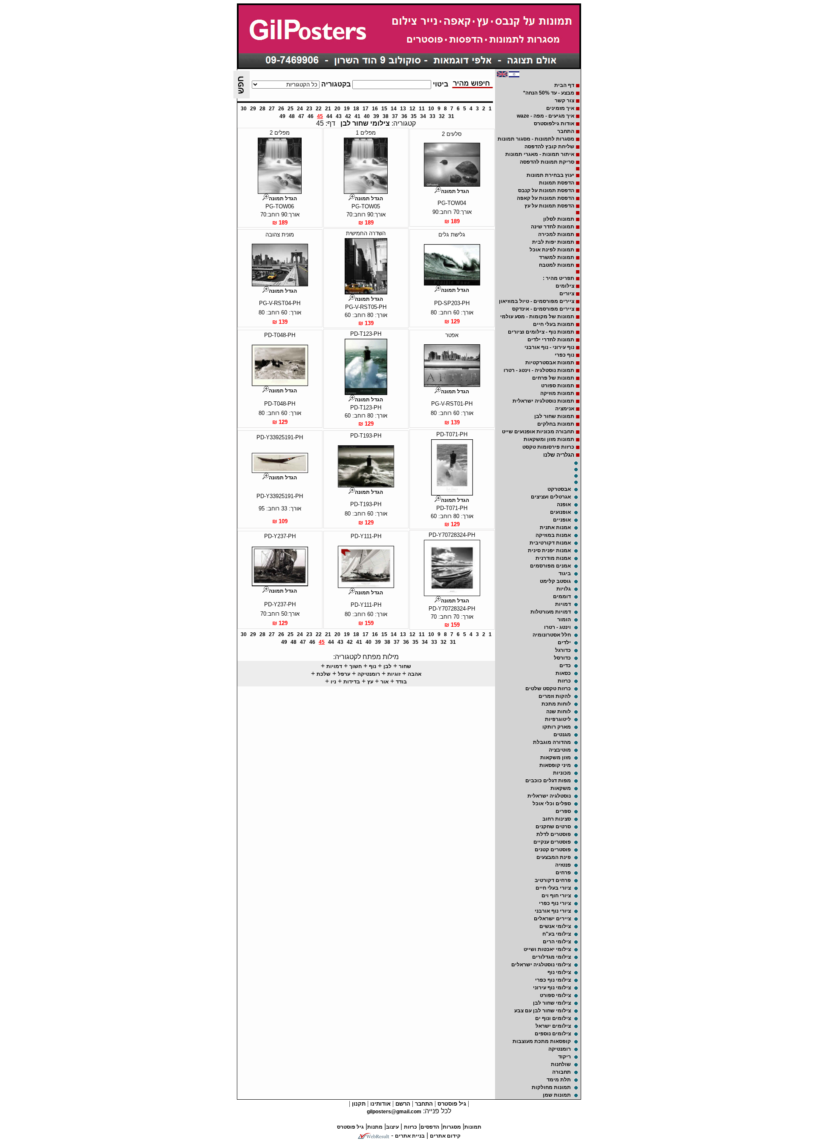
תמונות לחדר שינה (552, 227)
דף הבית (564, 85)
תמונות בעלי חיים (553, 324)
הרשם (402, 1104)
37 (395, 116)
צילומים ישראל (553, 1026)
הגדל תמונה (455, 191)
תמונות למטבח (556, 265)
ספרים (563, 811)
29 (253, 109)
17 (366, 109)
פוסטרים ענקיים (552, 842)
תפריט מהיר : (558, 278)
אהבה (414, 674)
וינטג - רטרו (557, 627)
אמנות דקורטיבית (550, 543)
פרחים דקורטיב (553, 880)
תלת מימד (559, 1080)
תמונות (472, 1127)
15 (384, 109)
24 (300, 109)
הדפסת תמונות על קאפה (545, 198)
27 (272, 109)
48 (292, 116)
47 (301, 116)
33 (432, 116)
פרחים (563, 873)
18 (356, 109)
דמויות (563, 604)
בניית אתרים (410, 1136)
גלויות (563, 589)
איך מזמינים (560, 108)
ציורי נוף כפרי (555, 903)
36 (404, 116)
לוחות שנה (558, 712)
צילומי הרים (557, 942)
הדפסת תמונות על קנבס (546, 190)
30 (244, 109)
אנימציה (564, 409)
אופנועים (560, 512)
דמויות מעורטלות (550, 612)
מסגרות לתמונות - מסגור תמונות (536, 139)
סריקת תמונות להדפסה (547, 162)
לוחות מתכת (556, 704)
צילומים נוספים (553, 1034)
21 (328, 109)
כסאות (563, 673)
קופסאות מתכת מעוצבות (542, 1041)
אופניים (562, 520)
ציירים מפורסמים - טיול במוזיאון (536, 301)
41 (357, 116)
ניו (333, 682)
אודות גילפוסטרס (554, 124)
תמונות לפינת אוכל (552, 250)
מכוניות (562, 773)
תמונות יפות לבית (553, 242)
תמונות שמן (557, 1095)
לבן (387, 666)
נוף (372, 666)
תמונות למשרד (556, 257)
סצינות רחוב (556, 819)
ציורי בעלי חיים (553, 888)
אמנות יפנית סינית (549, 550)
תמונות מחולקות (551, 1087)
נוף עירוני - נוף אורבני (549, 347)
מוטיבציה (560, 750)
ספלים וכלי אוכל (552, 804)
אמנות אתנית (555, 527)
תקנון (358, 1104)
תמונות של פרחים (553, 378)
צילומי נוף (559, 972)
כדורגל (563, 650)
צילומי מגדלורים (551, 957)
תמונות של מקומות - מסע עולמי (537, 317)
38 (386, 116)
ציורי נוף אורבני (553, 911)
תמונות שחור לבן (554, 416)
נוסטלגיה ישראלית (549, 796)
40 (367, 116)
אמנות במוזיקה (553, 535)
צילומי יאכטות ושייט (547, 949)
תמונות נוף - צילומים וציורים (541, 332)
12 (412, 109)
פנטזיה (563, 865)
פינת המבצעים (553, 857)
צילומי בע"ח (556, 934)
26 (281, 109)
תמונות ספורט (557, 386)
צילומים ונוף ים (553, 1018)
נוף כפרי (564, 355)
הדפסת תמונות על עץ (549, 206)
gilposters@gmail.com (394, 1112)
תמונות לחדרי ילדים (550, 340)
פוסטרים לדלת (553, 834)
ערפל (344, 674)
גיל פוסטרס (451, 1104)
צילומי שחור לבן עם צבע (542, 1011)
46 (311, 116)
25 (291, 109)
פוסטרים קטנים (553, 850)
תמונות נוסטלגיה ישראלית (543, 401)
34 (423, 116)
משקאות (560, 788)
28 (262, 109)
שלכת (324, 674)
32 (442, 116)
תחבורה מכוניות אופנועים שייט (538, 432)
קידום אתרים (445, 1136)
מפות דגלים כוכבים (548, 781)
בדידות (351, 682)
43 (339, 116)
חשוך (355, 666)
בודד (401, 682)
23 (309, 109)
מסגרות (452, 1127)
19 (347, 109)
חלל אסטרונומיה (552, 635)
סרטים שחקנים (553, 827)
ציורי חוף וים (556, 896)
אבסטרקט (559, 489)
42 (348, 116)
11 (422, 109)
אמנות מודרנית (553, 558)
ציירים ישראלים (552, 919)
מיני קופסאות (555, 765)
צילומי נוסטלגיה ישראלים (541, 965)
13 (403, 109)
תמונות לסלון (558, 219)
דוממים (562, 596)
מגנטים (562, 735)
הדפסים (430, 1127)
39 (376, 116)
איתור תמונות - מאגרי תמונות (539, 154)
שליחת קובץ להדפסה (549, 147)
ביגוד (565, 573)
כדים (565, 666)
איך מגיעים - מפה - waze (545, 116)
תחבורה (561, 1072)
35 (414, 116)
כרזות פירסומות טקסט (548, 447)
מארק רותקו (556, 727)
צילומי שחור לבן (552, 1003)
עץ (370, 682)
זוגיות (393, 674)
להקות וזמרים (555, 696)
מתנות (375, 1127)
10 (431, 109)
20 (337, 109)
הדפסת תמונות (556, 183)
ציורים (566, 294)
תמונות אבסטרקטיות (549, 363)
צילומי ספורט (555, 995)
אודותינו (380, 1104)
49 (282, 116)
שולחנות (561, 1064)
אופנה (564, 504)
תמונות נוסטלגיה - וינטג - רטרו (539, 370)
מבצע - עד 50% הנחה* (548, 93)
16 (375, 109)
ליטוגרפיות (558, 719)
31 (451, 116)
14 (394, 109)
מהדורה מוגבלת (552, 742)
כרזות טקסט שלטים (548, 689)
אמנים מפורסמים (550, 566)
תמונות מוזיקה (557, 393)
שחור (405, 666)
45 (320, 116)
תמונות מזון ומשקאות (549, 439)
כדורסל (562, 658)
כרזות (564, 681)
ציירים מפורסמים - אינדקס (543, 309)
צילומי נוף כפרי (553, 980)
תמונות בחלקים (555, 424)
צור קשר (564, 101)
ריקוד (564, 1057)
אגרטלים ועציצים (551, 497)
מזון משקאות (555, 758)
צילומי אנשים (555, 926)
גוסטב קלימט (555, 581)
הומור (564, 619)
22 (319, 109)
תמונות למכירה (556, 234)
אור (384, 682)
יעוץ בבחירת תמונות (550, 175)
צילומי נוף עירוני (552, 988)
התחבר (565, 131)
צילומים (565, 286)
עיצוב (392, 1127)
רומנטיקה (559, 1049)
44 (329, 116)
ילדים (564, 642)
